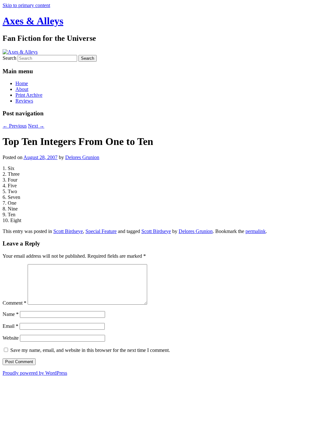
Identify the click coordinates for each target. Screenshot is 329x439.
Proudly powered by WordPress (35, 373)
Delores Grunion (82, 157)
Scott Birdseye (68, 231)
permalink (255, 231)
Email (10, 326)
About (21, 89)
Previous (15, 126)
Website (11, 338)
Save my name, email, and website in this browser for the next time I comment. (90, 350)
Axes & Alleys (33, 21)
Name (11, 314)
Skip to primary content (26, 5)
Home (21, 83)
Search (9, 58)
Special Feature (101, 231)
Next (36, 126)
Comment (14, 303)
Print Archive (28, 95)
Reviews (24, 100)
